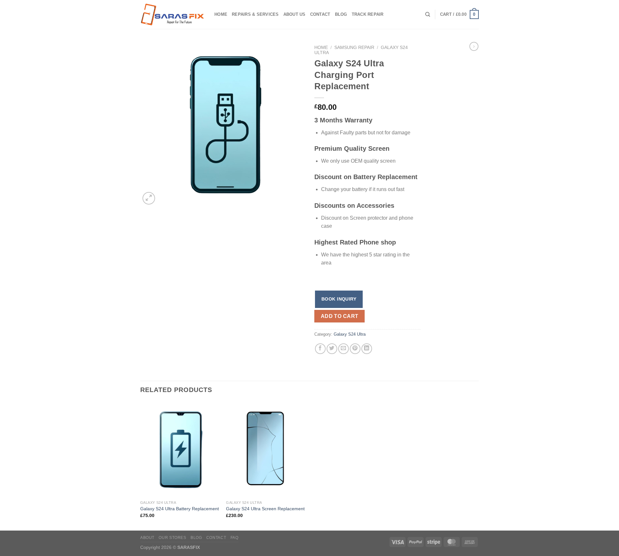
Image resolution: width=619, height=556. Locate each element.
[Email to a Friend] (343, 348)
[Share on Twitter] (332, 348)
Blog (341, 14)
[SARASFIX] (172, 14)
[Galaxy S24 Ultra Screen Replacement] (266, 449)
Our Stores (172, 537)
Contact (320, 14)
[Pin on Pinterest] (355, 348)
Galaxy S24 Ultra (350, 334)
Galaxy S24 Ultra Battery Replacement (179, 508)
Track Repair (368, 14)
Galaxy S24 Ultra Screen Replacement (265, 508)
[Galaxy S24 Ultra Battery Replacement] (180, 449)
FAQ (235, 537)
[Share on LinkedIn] (366, 348)
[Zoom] (148, 198)
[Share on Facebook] (320, 348)
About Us (294, 14)
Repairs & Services (255, 14)
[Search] (427, 14)
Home (220, 14)
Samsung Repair (354, 47)
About (147, 537)
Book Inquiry (338, 299)
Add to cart (340, 316)
